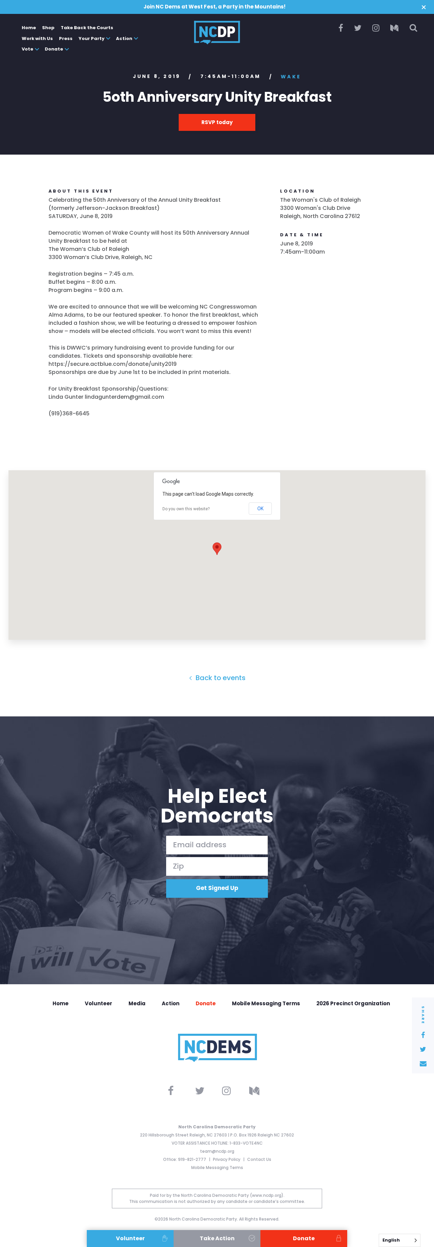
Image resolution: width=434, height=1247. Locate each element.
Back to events (219, 677)
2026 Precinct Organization (353, 1003)
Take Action (217, 1238)
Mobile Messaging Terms (266, 1003)
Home (29, 27)
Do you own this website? (186, 509)
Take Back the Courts (87, 27)
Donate (54, 49)
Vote (27, 49)
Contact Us (259, 1159)
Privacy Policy (227, 1159)
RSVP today (217, 122)
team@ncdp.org (217, 1151)
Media (137, 1003)
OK (260, 508)
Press (66, 38)
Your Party (91, 38)
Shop (48, 27)
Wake (291, 76)
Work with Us (37, 38)
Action (124, 38)
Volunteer (98, 1003)
